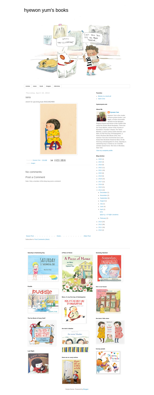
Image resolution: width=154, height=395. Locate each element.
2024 (100, 162)
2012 (100, 224)
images (48, 86)
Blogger (85, 389)
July (101, 204)
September (104, 198)
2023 (100, 165)
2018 (100, 179)
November (103, 195)
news (35, 86)
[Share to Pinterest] (64, 160)
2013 (100, 222)
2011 (100, 227)
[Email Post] (51, 160)
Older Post (87, 236)
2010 (100, 230)
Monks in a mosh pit (104, 96)
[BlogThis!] (58, 160)
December (103, 192)
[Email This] (55, 160)
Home (59, 236)
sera (101, 212)
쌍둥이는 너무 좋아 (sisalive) (109, 214)
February (103, 218)
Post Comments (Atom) (41, 239)
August (102, 201)
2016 (100, 184)
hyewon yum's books (46, 10)
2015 (100, 187)
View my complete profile (104, 150)
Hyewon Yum (114, 112)
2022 (100, 167)
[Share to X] (60, 160)
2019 (100, 176)
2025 (100, 159)
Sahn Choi (101, 99)
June (102, 206)
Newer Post (30, 236)
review (28, 86)
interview (57, 86)
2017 (100, 182)
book (41, 86)
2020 (100, 173)
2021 (100, 170)
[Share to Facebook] (62, 160)
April (101, 209)
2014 (100, 190)
